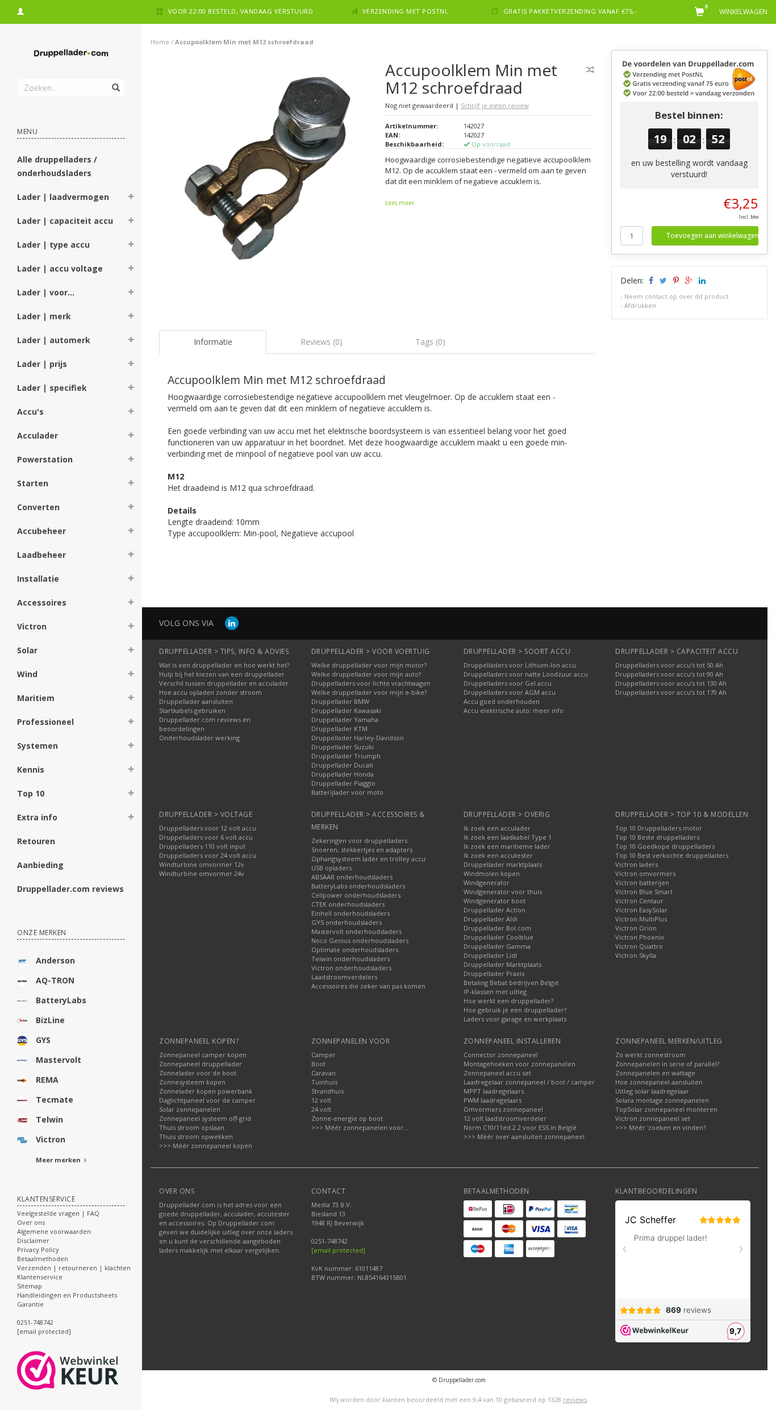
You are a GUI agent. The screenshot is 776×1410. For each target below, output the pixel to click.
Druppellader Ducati (342, 765)
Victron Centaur (639, 900)
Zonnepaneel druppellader (200, 1063)
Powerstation (45, 459)
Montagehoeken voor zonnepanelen (519, 1063)
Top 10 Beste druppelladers (657, 837)
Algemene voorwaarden (54, 1231)
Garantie (30, 1304)
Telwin (49, 1119)
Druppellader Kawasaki (346, 710)
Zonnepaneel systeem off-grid (205, 1118)
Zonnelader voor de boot (197, 1073)
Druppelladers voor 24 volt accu (207, 855)
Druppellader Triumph (346, 756)
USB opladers (331, 867)
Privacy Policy (38, 1249)
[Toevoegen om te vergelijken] (590, 69)
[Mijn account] (20, 10)
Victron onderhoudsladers (351, 967)
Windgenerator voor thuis (503, 891)
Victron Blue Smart (644, 891)
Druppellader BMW (340, 701)
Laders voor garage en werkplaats (515, 1019)
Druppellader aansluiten (196, 701)
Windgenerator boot (494, 900)
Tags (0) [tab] (430, 341)
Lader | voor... (45, 292)
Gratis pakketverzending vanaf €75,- (570, 11)
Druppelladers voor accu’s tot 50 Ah (669, 665)
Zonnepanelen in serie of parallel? (667, 1063)
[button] (131, 198)
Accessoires (41, 602)
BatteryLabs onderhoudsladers (358, 886)
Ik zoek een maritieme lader (507, 846)
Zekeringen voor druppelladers (359, 840)
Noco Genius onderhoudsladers (359, 940)
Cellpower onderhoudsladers (355, 895)
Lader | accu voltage (60, 268)
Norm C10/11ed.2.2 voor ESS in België (520, 1127)
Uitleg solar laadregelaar (652, 1091)
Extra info (37, 817)
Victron (32, 626)
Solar (27, 650)
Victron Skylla (635, 955)
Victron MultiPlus (641, 919)
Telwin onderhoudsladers (350, 958)
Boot (318, 1063)
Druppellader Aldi (491, 919)
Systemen (37, 745)
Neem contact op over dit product (676, 296)
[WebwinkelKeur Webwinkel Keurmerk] (88, 1370)
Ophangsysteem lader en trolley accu (368, 858)
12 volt (321, 1100)
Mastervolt (58, 1059)
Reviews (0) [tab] (322, 341)
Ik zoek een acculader (497, 828)
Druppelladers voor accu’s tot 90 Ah (669, 674)
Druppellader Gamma (497, 946)
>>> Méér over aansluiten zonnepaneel (524, 1136)
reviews (575, 1399)
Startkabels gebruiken (192, 710)
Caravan (323, 1073)
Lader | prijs (42, 363)
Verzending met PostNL (405, 11)
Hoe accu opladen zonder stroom (210, 692)
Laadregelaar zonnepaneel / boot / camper (529, 1082)
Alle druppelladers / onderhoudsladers (57, 166)
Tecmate (54, 1099)
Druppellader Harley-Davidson (357, 737)
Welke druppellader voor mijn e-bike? (369, 692)
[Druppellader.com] (71, 53)
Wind (27, 674)
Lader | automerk (53, 340)
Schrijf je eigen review (495, 105)
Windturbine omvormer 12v (201, 864)
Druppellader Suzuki (342, 746)
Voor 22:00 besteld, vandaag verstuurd (241, 11)
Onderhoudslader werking (199, 737)
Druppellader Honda (342, 774)
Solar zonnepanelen (189, 1109)
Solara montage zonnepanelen (662, 1100)
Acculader (37, 435)
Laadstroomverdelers (344, 977)
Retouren (36, 841)
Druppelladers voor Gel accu (508, 683)
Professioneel (45, 721)
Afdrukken (640, 305)
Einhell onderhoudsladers (350, 913)
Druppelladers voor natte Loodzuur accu (526, 674)
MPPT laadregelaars (494, 1091)
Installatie (38, 578)
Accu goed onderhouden (502, 701)
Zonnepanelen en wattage (655, 1073)
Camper (323, 1054)
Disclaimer (33, 1240)
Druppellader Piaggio (343, 783)
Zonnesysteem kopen (192, 1082)
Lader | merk (44, 316)
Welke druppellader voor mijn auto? (366, 674)
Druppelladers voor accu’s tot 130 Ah (671, 683)
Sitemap (29, 1286)
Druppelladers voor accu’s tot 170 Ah (671, 692)
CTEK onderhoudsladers (348, 904)
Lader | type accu (53, 244)
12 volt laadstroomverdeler (505, 1118)
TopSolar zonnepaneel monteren (666, 1109)
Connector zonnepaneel (501, 1054)
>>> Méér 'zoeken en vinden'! (660, 1127)
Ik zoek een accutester (498, 855)
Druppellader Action (494, 910)
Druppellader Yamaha (344, 719)
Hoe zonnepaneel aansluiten (659, 1082)
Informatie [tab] (213, 341)
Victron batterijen (642, 882)
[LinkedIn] (231, 623)
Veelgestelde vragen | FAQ (58, 1213)
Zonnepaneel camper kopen (203, 1054)
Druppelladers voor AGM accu (510, 692)
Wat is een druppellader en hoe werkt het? (224, 665)
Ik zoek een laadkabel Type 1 (508, 837)
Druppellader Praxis (494, 973)
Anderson (55, 960)
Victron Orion (636, 928)
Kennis (30, 769)
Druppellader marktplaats (503, 864)
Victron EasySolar (641, 910)
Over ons (31, 1222)
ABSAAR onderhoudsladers (352, 877)
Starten (32, 483)
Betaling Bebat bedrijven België (511, 982)
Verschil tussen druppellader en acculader (224, 683)
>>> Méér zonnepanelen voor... (359, 1127)
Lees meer (399, 203)
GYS (43, 1039)
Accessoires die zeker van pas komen (368, 986)
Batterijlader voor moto (347, 792)
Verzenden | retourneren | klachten (74, 1267)
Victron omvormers (645, 873)
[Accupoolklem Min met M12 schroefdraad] (268, 173)
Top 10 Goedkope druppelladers (665, 846)
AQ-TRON (55, 980)
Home (160, 41)
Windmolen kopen (492, 873)
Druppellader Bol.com (497, 928)
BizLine (50, 1020)
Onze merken (41, 932)
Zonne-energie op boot (347, 1118)
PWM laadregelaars (492, 1100)
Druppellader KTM (339, 728)
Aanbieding (40, 865)
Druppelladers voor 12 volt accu (207, 828)
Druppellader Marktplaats (502, 964)
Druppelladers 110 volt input (202, 846)
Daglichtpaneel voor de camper (207, 1100)
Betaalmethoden (42, 1258)
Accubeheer (41, 530)
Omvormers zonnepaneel (503, 1109)
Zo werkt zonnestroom (650, 1054)
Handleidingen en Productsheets (67, 1295)
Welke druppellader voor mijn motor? (369, 665)
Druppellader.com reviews (70, 888)
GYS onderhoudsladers (346, 922)
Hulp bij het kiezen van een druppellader (222, 674)
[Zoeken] (115, 81)
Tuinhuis (324, 1082)
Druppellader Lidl (490, 955)
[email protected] (338, 1250)
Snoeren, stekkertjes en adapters (361, 849)
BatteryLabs (61, 1000)
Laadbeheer (41, 554)
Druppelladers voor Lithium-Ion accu (520, 665)
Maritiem (36, 698)
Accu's (30, 411)
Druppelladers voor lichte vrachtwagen (371, 683)
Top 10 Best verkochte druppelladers (671, 855)
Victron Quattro (639, 946)
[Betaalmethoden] (478, 1208)
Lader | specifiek (52, 387)
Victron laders (636, 864)
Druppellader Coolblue (498, 937)
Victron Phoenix (639, 937)
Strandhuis (327, 1091)
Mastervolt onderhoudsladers (356, 931)
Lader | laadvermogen (63, 196)
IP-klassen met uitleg (495, 991)
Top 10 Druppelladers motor (658, 828)
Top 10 (30, 793)
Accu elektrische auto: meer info (514, 710)
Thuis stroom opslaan (191, 1127)
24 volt (321, 1109)
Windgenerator (487, 882)
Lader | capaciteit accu (65, 220)
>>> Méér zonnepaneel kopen (205, 1145)
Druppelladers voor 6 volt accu (206, 837)
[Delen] (650, 280)
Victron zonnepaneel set (652, 1118)
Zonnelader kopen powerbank (205, 1091)
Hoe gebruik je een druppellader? (515, 1010)
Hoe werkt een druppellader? (508, 1000)
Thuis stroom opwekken (196, 1136)
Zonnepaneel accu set (497, 1073)
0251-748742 (35, 1322)
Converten (38, 507)
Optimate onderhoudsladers (354, 949)
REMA (47, 1079)
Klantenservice (39, 1277)
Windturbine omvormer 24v (201, 873)
